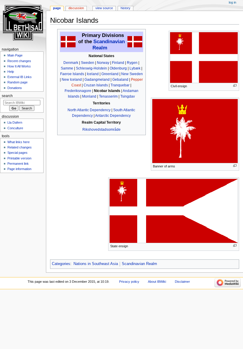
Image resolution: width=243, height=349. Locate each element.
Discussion (76, 8)
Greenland (110, 74)
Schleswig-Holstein (91, 68)
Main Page (15, 55)
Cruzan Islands (96, 85)
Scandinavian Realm (139, 264)
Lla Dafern (14, 122)
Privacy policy (129, 281)
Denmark (70, 63)
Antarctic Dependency (113, 116)
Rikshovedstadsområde (101, 129)
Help (10, 71)
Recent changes (19, 61)
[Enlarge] (235, 85)
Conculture (15, 128)
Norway (103, 63)
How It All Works (19, 66)
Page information (19, 169)
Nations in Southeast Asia (95, 264)
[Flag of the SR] (68, 42)
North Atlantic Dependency (89, 110)
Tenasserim (108, 96)
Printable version (19, 158)
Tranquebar (120, 85)
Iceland (93, 74)
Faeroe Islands (72, 74)
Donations (14, 88)
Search (7, 96)
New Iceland (72, 79)
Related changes (19, 147)
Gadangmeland (97, 79)
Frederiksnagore (78, 91)
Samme (67, 68)
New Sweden (132, 74)
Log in (232, 2)
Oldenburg (118, 68)
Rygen (132, 63)
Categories (61, 264)
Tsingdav (127, 96)
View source (104, 8)
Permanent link (18, 163)
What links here (18, 142)
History (125, 8)
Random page (17, 82)
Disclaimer (182, 281)
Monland (89, 96)
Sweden (87, 63)
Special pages (17, 152)
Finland (118, 63)
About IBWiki (157, 281)
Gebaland (120, 79)
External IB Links (19, 77)
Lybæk (135, 68)
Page (57, 8)
